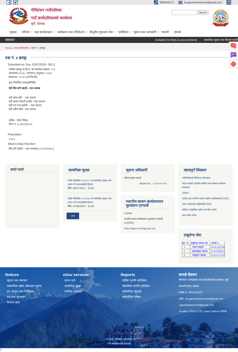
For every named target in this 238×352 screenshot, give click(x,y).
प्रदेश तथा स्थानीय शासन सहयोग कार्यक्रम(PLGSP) (205, 198)
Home (8, 47)
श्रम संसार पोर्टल (189, 215)
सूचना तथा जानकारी (145, 32)
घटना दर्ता (69, 280)
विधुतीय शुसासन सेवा (101, 32)
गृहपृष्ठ (13, 32)
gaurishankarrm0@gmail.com (197, 304)
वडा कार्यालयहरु (43, 32)
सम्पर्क (177, 32)
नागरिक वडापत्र (73, 291)
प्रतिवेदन (123, 32)
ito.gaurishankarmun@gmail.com (204, 298)
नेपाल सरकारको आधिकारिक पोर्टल (196, 204)
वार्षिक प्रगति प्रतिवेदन (134, 280)
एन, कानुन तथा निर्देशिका (20, 291)
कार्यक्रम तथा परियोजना (71, 32)
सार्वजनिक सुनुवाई (131, 291)
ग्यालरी (165, 32)
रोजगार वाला (13, 302)
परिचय (25, 32)
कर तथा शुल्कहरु (16, 297)
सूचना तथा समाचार (17, 280)
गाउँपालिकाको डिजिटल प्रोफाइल (196, 177)
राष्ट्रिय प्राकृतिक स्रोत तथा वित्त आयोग (199, 209)
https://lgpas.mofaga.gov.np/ (139, 228)
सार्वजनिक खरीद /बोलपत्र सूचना (24, 286)
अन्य (73, 216)
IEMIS (185, 192)
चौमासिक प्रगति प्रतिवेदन (136, 286)
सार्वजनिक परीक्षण (131, 297)
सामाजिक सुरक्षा (72, 286)
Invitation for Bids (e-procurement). (170, 39)
